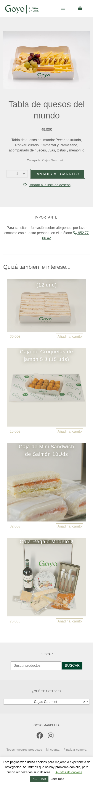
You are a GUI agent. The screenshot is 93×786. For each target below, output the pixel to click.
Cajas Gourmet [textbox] (58, 702)
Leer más (57, 779)
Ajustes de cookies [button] (69, 772)
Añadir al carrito (58, 174)
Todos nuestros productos (24, 749)
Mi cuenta (52, 749)
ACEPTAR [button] (39, 779)
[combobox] (46, 702)
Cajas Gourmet (52, 160)
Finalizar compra (75, 749)
